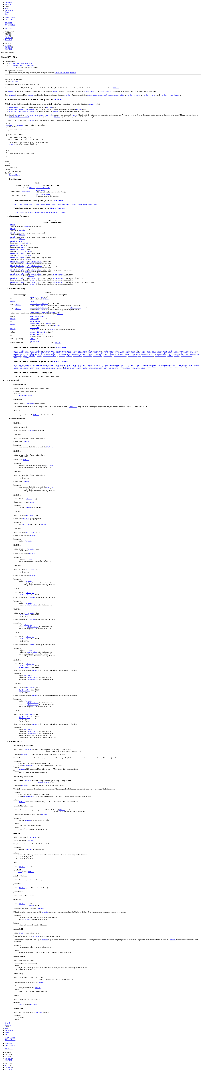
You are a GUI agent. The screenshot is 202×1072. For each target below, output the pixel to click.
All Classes (9, 28)
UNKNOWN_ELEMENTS (58, 212)
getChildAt (34, 319)
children (81, 365)
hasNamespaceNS (147, 354)
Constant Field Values (25, 395)
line (80, 204)
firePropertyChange (184, 365)
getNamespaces (18, 354)
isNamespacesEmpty (50, 356)
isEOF (54, 204)
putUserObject (180, 367)
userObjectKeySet (139, 368)
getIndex (197, 365)
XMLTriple (20, 249)
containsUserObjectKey (111, 365)
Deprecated (9, 10)
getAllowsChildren (37, 316)
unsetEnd (26, 357)
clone (32, 301)
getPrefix (90, 354)
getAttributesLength (130, 351)
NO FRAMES (10, 25)
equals (105, 351)
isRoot (128, 367)
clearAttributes (80, 351)
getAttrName (179, 351)
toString (33, 339)
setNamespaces (186, 356)
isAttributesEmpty (193, 354)
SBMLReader (26, 191)
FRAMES (8, 23)
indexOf (115, 367)
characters (28, 204)
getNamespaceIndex (132, 353)
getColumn (105, 353)
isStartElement (64, 204)
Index (7, 12)
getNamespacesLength (34, 354)
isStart (62, 356)
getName (121, 353)
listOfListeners (19, 212)
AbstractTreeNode (57, 208)
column (36, 204)
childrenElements (43, 188)
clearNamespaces (94, 351)
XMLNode (32, 188)
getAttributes (114, 351)
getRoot (68, 367)
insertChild (34, 324)
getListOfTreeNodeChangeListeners (26, 367)
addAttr (16, 351)
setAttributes (147, 356)
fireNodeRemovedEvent (166, 365)
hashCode (136, 354)
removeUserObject (114, 368)
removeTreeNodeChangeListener (69, 368)
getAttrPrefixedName (21, 353)
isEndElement (45, 204)
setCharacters (160, 356)
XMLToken (15, 81)
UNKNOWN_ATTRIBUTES (42, 212)
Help (6, 14)
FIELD (7, 36)
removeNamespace (120, 356)
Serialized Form (14, 175)
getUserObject (104, 367)
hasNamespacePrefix (162, 354)
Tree (6, 8)
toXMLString (34, 341)
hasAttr (106, 354)
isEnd (25, 356)
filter (123, 365)
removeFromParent (49, 368)
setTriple (17, 357)
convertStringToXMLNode (39, 304)
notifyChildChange (166, 367)
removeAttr (77, 356)
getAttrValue (46, 353)
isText (74, 204)
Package (8, 4)
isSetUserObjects (150, 367)
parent (30, 212)
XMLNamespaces (58, 274)
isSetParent (137, 367)
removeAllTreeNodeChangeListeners (26, 368)
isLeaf (122, 367)
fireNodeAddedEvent (149, 365)
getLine (113, 353)
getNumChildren (48, 367)
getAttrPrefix (191, 351)
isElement (17, 356)
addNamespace (49, 351)
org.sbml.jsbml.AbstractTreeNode (20, 63)
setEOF (176, 356)
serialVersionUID (43, 194)
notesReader (41, 190)
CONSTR (8, 38)
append (69, 351)
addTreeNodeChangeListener (43, 365)
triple (95, 204)
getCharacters (93, 353)
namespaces (87, 204)
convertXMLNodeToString (39, 312)
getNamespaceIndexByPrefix (151, 353)
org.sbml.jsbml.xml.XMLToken (24, 65)
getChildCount (35, 321)
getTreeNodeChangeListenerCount (85, 367)
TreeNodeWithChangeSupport (65, 73)
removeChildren (35, 334)
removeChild (34, 328)
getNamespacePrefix (171, 353)
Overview (8, 2)
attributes (17, 204)
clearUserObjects (93, 365)
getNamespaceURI (50, 354)
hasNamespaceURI (178, 354)
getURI (98, 354)
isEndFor (32, 356)
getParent (59, 367)
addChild (33, 297)
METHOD (8, 40)
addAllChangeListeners (22, 365)
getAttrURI (35, 353)
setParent (126, 368)
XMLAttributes (36, 262)
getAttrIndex (145, 351)
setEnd (170, 356)
